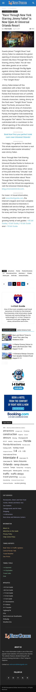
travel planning (10, 477)
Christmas (26, 431)
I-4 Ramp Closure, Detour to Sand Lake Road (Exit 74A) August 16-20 (22, 346)
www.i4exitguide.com (14, 198)
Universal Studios (23, 275)
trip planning (6, 480)
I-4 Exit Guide (8, 29)
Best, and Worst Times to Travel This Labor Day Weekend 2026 (21, 337)
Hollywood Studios (7, 451)
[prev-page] (3, 363)
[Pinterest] (19, 284)
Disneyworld (23, 438)
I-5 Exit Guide (13, 223)
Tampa (12, 467)
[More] (28, 284)
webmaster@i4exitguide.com (18, 664)
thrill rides (14, 275)
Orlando (29, 273)
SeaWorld (6, 467)
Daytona (20, 434)
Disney (14, 438)
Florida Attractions (27, 271)
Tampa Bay (19, 467)
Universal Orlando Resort (17, 480)
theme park (6, 275)
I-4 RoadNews (12, 8)
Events (15, 11)
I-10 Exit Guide (25, 223)
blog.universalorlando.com (13, 189)
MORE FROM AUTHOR (24, 330)
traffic (6, 474)
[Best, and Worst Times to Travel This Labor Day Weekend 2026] (7, 337)
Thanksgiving (28, 467)
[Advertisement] (18, 248)
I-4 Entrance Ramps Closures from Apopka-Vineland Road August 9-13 (22, 356)
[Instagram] (13, 678)
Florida (18, 271)
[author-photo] (18, 303)
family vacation (18, 441)
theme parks (17, 471)
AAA (4, 428)
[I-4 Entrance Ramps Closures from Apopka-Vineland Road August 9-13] (7, 356)
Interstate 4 (22, 273)
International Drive (11, 273)
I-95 (24, 451)
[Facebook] (10, 284)
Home (4, 8)
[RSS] (23, 678)
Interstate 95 (7, 461)
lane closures (20, 461)
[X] (14, 284)
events (10, 441)
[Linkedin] (23, 284)
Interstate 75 (23, 458)
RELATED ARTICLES (9, 330)
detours (7, 438)
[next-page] (6, 363)
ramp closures (21, 464)
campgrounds (18, 431)
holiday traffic (7, 448)
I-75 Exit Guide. (12, 226)
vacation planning (20, 483)
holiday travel (18, 448)
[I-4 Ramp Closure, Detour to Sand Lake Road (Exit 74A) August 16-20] (7, 346)
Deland (26, 434)
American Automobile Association (16, 427)
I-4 (3, 273)
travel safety (22, 477)
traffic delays (17, 474)
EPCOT (5, 441)
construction (10, 434)
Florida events (26, 445)
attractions (11, 271)
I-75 (19, 451)
